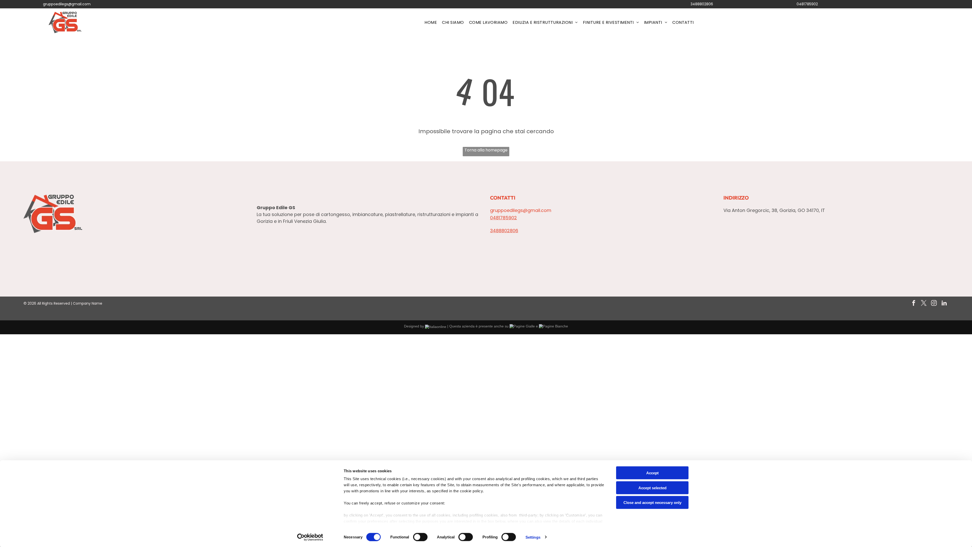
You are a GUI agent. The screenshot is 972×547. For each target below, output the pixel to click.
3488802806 (702, 4)
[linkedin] (944, 304)
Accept (652, 473)
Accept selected (652, 487)
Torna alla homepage (486, 150)
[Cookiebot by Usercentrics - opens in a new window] (310, 537)
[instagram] (933, 304)
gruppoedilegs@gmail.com (67, 4)
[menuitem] (430, 22)
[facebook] (913, 304)
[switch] (420, 537)
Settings (532, 537)
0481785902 (807, 4)
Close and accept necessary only (652, 502)
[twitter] (923, 304)
